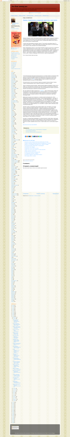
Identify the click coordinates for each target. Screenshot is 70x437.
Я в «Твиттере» (13, 63)
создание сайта (13, 193)
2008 (13, 414)
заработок (13, 114)
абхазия (12, 72)
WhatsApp (13, 294)
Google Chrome (13, 256)
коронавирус (13, 143)
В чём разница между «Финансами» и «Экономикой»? (34, 145)
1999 (13, 422)
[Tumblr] (35, 136)
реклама (12, 176)
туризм (12, 208)
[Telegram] (41, 136)
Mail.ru (12, 267)
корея (12, 142)
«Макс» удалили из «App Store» (30, 150)
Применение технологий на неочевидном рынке (16, 382)
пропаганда (13, 170)
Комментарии (14, 428)
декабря (14, 317)
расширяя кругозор (14, 175)
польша (12, 164)
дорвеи (12, 106)
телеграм (12, 204)
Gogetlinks (13, 253)
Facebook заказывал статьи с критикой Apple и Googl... (16, 362)
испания (12, 127)
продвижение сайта (14, 169)
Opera (12, 274)
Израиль (12, 117)
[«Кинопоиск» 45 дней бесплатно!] (35, 12)
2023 (13, 309)
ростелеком (13, 181)
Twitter (12, 289)
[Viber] (37, 136)
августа (14, 391)
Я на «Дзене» (13, 66)
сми (11, 192)
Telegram (12, 286)
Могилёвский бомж (14, 57)
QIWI (12, 278)
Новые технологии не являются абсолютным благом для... (17, 385)
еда (11, 110)
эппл (12, 229)
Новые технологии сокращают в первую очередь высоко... (16, 365)
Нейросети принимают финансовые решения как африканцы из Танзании (38, 143)
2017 (13, 402)
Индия (12, 121)
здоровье (12, 115)
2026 (13, 305)
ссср (12, 198)
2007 (13, 415)
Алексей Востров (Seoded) (15, 24)
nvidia (12, 273)
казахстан (12, 132)
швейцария (13, 225)
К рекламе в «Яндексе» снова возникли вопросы (33, 154)
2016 (13, 403)
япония (12, 236)
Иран (12, 126)
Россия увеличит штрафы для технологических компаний (16, 321)
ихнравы (12, 131)
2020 (13, 313)
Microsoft (12, 269)
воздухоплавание (14, 88)
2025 (13, 306)
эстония (12, 230)
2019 (13, 314)
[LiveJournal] (34, 136)
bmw (12, 247)
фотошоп (12, 215)
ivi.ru (12, 262)
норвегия (12, 153)
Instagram (12, 258)
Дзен (12, 103)
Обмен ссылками (22, 15)
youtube (12, 301)
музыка (12, 149)
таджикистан (13, 202)
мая (14, 395)
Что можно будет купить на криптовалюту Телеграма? (16, 336)
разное (12, 174)
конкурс (12, 138)
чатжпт (12, 224)
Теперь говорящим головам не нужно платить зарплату (16, 375)
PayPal (12, 275)
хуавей (12, 220)
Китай (12, 136)
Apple (12, 245)
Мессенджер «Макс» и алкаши (30, 155)
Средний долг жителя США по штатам (31, 148)
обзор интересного (14, 154)
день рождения (13, 100)
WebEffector (13, 291)
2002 (13, 419)
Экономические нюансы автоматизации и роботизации (16, 355)
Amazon (12, 240)
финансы (12, 212)
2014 (13, 406)
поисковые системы (14, 160)
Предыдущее (56, 193)
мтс (11, 148)
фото (12, 214)
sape (12, 279)
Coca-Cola (13, 248)
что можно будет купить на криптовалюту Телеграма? (36, 129)
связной (12, 187)
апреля (14, 396)
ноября (14, 318)
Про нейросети (13, 56)
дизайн (12, 104)
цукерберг (13, 223)
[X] (29, 136)
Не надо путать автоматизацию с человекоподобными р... (17, 359)
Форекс (12, 213)
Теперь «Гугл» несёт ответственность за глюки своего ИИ (35, 149)
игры (12, 116)
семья (12, 188)
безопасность (13, 81)
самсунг (12, 182)
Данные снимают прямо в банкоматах (17, 369)
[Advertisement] (41, 66)
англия (12, 78)
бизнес (12, 83)
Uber (12, 290)
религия (12, 177)
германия (12, 92)
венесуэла (13, 84)
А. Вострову (32, 433)
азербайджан (13, 77)
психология (13, 171)
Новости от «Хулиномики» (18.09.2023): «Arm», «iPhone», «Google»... (37, 144)
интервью (12, 122)
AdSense (12, 237)
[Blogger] (31, 136)
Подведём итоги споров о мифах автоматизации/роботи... (16, 340)
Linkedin (12, 264)
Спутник (12, 197)
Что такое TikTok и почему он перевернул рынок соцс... (16, 378)
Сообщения (14, 426)
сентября (14, 389)
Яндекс (12, 235)
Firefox (12, 251)
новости (12, 152)
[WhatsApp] (38, 136)
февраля (14, 399)
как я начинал (13, 133)
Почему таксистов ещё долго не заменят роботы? (17, 344)
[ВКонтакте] (25, 136)
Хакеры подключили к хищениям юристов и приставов (40, 20)
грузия (12, 98)
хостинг (12, 219)
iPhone (12, 261)
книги (12, 137)
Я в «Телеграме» (14, 62)
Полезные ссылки (38, 15)
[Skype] (40, 136)
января (14, 400)
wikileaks (12, 295)
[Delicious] (32, 136)
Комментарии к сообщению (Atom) (34, 195)
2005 (13, 418)
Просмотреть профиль (15, 28)
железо (12, 111)
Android (12, 242)
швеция (12, 226)
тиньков (12, 207)
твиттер (12, 203)
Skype (12, 283)
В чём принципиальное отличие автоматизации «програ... (16, 351)
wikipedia (12, 296)
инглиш (12, 120)
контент (12, 141)
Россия (12, 180)
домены (12, 105)
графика (12, 95)
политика (12, 163)
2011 (13, 410)
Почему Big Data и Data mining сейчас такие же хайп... (16, 324)
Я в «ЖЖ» (13, 67)
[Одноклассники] (27, 136)
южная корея (13, 231)
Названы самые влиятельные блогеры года (15, 333)
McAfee (12, 268)
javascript (12, 263)
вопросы (12, 89)
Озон (12, 158)
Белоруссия (13, 82)
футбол (12, 218)
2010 (13, 411)
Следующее (26, 193)
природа (12, 165)
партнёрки (13, 159)
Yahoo (12, 300)
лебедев (12, 144)
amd (12, 241)
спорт (12, 196)
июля (14, 392)
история (12, 128)
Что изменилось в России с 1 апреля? (31, 153)
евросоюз (12, 109)
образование (13, 155)
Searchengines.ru (14, 280)
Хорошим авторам (30, 15)
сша (12, 201)
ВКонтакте (13, 87)
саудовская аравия (14, 185)
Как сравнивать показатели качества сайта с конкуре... (17, 347)
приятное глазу (13, 166)
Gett (12, 252)
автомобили (13, 76)
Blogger (53, 433)
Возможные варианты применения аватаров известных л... (16, 371)
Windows (12, 297)
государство (13, 93)
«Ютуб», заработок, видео (15, 53)
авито (12, 73)
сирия (12, 191)
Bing (12, 246)
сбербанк (12, 186)
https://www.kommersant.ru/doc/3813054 (30, 124)
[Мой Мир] (28, 136)
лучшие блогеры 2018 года (31, 130)
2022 (13, 310)
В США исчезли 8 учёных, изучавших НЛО (32, 152)
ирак (12, 125)
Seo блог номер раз (19, 6)
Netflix (12, 272)
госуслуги (12, 94)
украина (12, 209)
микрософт (13, 147)
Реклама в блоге (46, 15)
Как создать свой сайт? (15, 52)
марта (14, 397)
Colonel (46, 433)
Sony (12, 284)
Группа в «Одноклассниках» (16, 68)
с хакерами (42, 90)
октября (14, 388)
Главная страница (14, 15)
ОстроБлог (13, 58)
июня (14, 393)
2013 (13, 407)
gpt (11, 257)
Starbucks (12, 285)
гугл (11, 99)
